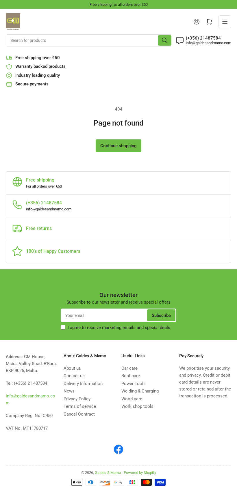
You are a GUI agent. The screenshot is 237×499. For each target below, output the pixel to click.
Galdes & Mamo (108, 472)
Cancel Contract (79, 414)
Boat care (130, 375)
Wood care (131, 398)
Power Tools (133, 383)
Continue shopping (118, 145)
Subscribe (161, 315)
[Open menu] (225, 21)
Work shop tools (137, 406)
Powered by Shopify (140, 472)
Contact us (74, 375)
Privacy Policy (77, 398)
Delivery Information (83, 383)
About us (72, 368)
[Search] (164, 40)
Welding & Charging (140, 391)
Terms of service (80, 406)
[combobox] (89, 40)
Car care (129, 368)
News (69, 391)
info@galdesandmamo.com (208, 43)
